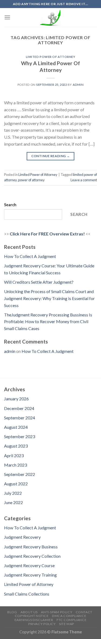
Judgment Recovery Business (31, 546)
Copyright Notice (32, 616)
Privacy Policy (42, 624)
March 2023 (15, 464)
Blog (12, 612)
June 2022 (13, 502)
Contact (84, 612)
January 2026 (16, 398)
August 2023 (16, 445)
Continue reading (50, 156)
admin (78, 84)
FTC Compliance (72, 620)
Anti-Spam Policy (56, 612)
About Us (29, 612)
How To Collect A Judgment (30, 256)
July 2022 (13, 493)
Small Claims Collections (26, 593)
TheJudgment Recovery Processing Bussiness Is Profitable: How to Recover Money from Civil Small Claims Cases (48, 321)
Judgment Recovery (22, 537)
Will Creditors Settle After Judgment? (39, 282)
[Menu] (7, 17)
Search (10, 204)
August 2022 (16, 483)
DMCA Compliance (69, 616)
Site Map (66, 624)
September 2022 (19, 474)
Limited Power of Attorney (50, 56)
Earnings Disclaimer (34, 620)
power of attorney (31, 180)
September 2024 (19, 417)
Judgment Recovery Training (30, 574)
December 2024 (19, 408)
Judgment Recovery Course (29, 565)
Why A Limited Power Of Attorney (50, 66)
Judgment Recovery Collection (32, 556)
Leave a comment (84, 180)
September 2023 (19, 436)
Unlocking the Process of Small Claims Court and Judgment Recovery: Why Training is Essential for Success (49, 298)
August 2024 (16, 427)
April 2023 (14, 455)
